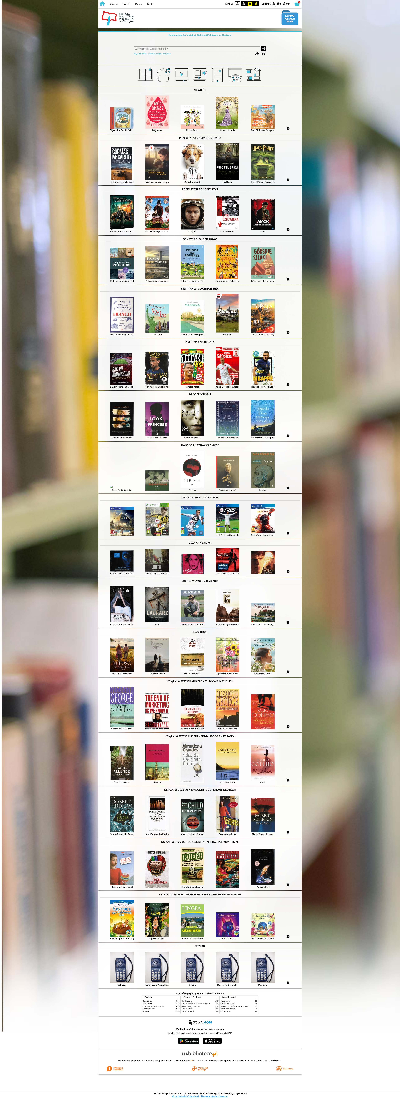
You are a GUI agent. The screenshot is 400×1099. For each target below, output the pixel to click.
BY (256, 3)
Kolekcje (167, 53)
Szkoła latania (187, 1001)
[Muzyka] (164, 82)
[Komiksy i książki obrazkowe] (254, 82)
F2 (286, 3)
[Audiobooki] (200, 82)
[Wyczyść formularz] (257, 54)
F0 (273, 3)
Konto (150, 4)
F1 (279, 3)
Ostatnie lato (147, 1001)
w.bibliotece (185, 1060)
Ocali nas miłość (187, 1008)
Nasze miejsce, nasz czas (191, 1006)
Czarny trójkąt (225, 1001)
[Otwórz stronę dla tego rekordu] (122, 118)
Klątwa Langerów (188, 1011)
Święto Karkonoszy (227, 1003)
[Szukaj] (263, 48)
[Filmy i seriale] (182, 82)
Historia (126, 4)
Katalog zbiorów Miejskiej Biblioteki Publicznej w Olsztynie (200, 35)
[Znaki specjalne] (263, 54)
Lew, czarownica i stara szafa (153, 1006)
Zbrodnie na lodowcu (228, 1008)
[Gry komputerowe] (236, 82)
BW (244, 3)
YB (250, 3)
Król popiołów (225, 1011)
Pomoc (138, 4)
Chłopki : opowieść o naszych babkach (196, 1003)
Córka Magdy (147, 1003)
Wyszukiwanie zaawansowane (147, 53)
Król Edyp (146, 1011)
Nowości (113, 4)
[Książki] (146, 82)
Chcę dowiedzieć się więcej (185, 1096)
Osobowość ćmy (149, 1008)
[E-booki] (218, 82)
